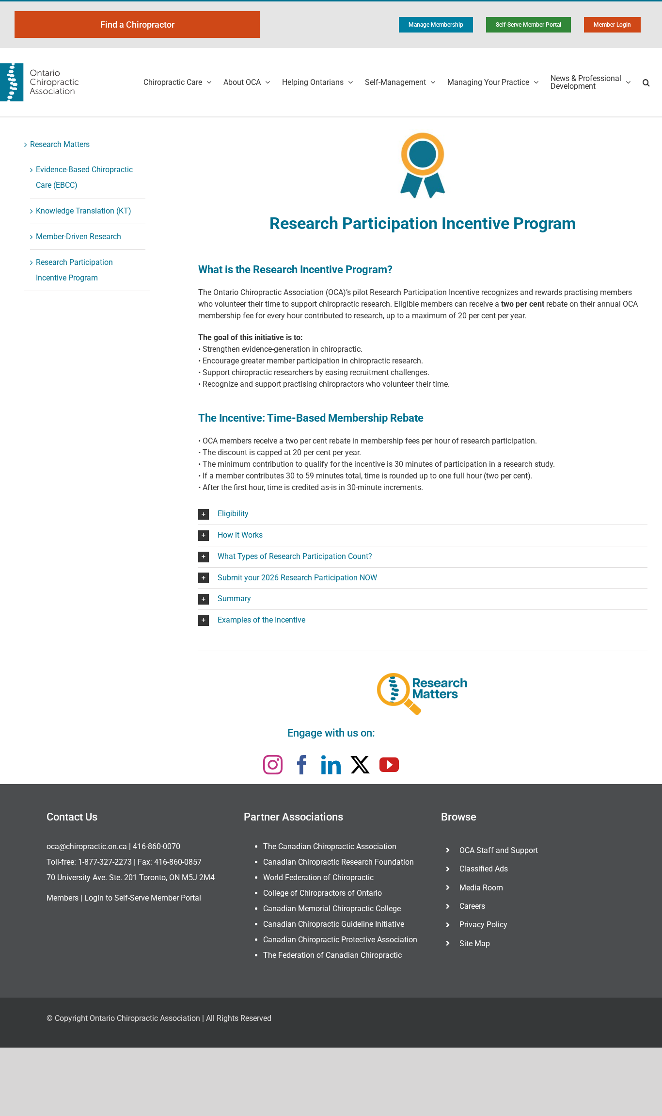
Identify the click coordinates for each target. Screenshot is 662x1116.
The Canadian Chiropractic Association (329, 846)
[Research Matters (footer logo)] (422, 694)
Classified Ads (483, 868)
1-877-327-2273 (105, 862)
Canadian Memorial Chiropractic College (332, 908)
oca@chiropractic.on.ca (87, 846)
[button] (646, 82)
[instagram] (273, 764)
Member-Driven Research (78, 236)
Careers (472, 906)
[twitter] (360, 764)
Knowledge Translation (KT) (83, 210)
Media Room (481, 887)
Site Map (474, 943)
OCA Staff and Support (498, 850)
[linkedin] (331, 764)
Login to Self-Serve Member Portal (142, 898)
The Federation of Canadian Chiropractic (332, 955)
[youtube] (389, 764)
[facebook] (302, 764)
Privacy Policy (483, 924)
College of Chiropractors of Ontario (322, 893)
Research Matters (60, 144)
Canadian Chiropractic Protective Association (340, 939)
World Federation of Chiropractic (318, 877)
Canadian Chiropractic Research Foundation (338, 862)
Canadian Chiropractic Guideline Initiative (333, 924)
